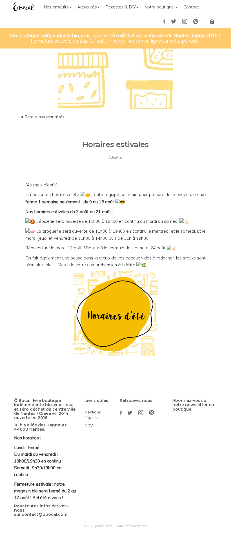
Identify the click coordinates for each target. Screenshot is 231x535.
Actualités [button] (87, 7)
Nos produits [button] (56, 7)
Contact (191, 7)
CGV (89, 425)
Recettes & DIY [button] (120, 7)
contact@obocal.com (44, 514)
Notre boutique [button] (159, 7)
